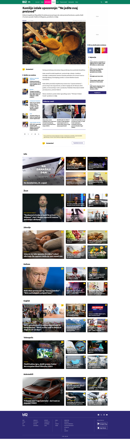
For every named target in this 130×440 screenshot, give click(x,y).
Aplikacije (66, 427)
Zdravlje (35, 420)
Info (23, 420)
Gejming (26, 361)
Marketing (66, 420)
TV (55, 422)
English (69, 310)
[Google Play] (102, 424)
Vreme (56, 425)
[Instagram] (104, 50)
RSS (65, 429)
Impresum (66, 422)
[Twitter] (97, 50)
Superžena (35, 425)
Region (24, 20)
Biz (23, 423)
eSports (46, 420)
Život (23, 425)
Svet (31, 113)
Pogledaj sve (97, 92)
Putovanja (35, 422)
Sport (23, 422)
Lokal (45, 425)
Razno (25, 180)
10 (26, 89)
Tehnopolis (46, 422)
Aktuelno (69, 214)
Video (56, 420)
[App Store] (102, 428)
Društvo (90, 178)
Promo (90, 212)
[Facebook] (90, 50)
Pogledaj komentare (78, 143)
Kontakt (66, 430)
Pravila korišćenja (68, 423)
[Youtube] (107, 414)
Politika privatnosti (69, 425)
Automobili (46, 423)
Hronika (91, 162)
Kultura (35, 423)
